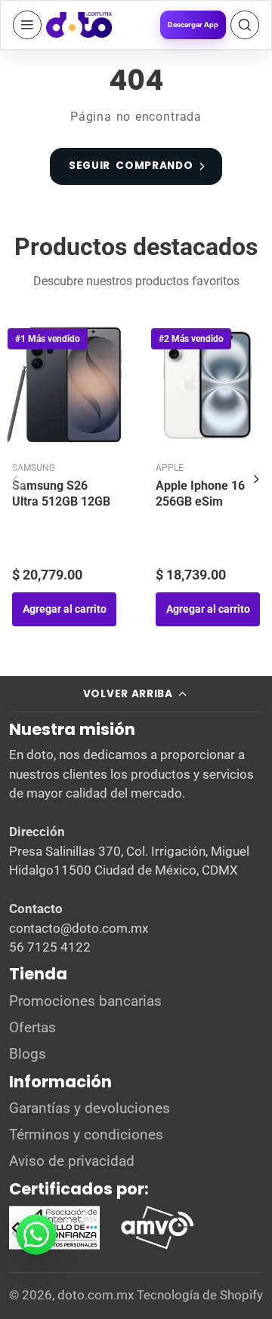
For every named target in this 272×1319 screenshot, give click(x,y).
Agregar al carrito (65, 609)
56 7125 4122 (50, 947)
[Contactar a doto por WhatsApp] (36, 1234)
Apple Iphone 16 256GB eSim (200, 493)
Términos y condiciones (86, 1135)
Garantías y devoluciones (89, 1108)
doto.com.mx (95, 1294)
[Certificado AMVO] (157, 1228)
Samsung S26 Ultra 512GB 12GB (61, 493)
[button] (244, 25)
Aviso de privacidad (71, 1161)
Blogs (27, 1054)
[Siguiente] (256, 479)
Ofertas (32, 1027)
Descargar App (193, 24)
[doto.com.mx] (79, 25)
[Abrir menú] (27, 25)
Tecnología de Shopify (200, 1294)
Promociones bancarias (85, 1001)
